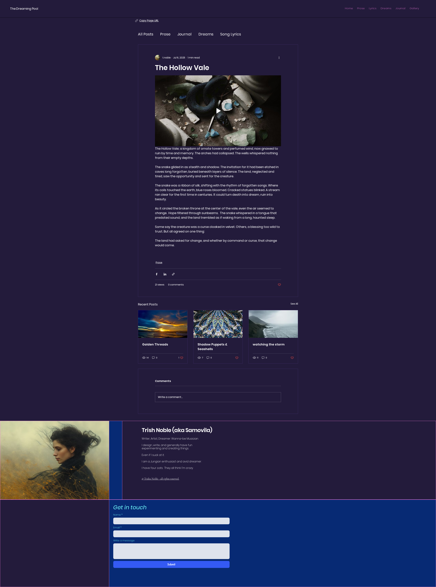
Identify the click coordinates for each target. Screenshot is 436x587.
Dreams (205, 34)
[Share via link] (173, 274)
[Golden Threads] (162, 324)
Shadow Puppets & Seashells (212, 346)
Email (117, 527)
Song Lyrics (230, 34)
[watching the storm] (273, 324)
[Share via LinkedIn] (165, 274)
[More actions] (279, 58)
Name (117, 514)
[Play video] (218, 110)
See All (294, 303)
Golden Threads (155, 344)
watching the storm (269, 344)
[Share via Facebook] (156, 274)
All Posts (145, 34)
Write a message (124, 540)
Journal (184, 34)
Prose (165, 34)
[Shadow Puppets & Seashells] (218, 324)
